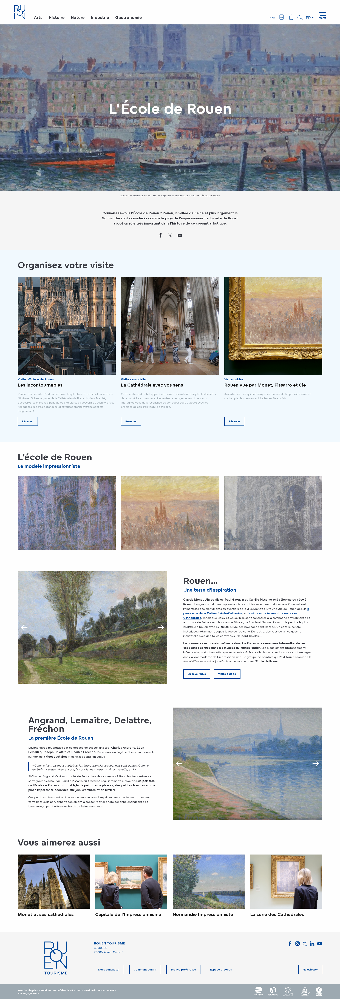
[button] (300, 17)
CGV (78, 990)
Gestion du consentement (99, 990)
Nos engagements (28, 993)
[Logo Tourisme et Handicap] (304, 991)
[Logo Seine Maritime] (273, 991)
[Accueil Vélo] (319, 991)
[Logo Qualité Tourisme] (288, 991)
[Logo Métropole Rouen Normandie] (258, 991)
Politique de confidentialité (57, 990)
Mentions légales (28, 990)
